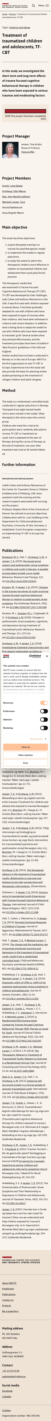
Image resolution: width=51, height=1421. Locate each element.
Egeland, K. (8, 1008)
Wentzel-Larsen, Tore (13, 202)
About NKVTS (9, 1283)
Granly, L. (20, 1008)
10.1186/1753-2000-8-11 (24, 968)
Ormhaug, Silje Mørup (14, 191)
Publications (8, 1294)
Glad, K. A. (7, 1076)
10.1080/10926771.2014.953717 (30, 934)
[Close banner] (47, 656)
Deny (25, 763)
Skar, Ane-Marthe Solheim (16, 196)
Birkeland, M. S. (10, 557)
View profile (27, 151)
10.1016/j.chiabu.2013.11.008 (22, 912)
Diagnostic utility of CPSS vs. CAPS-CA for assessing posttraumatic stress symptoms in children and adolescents (25, 986)
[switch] (44, 711)
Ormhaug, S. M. (36, 557)
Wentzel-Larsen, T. (36, 940)
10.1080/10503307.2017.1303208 (28, 607)
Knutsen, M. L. (25, 613)
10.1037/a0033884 (23, 1070)
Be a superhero (10, 1311)
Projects (12, 14)
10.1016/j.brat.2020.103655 (21, 581)
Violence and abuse (19, 27)
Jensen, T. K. (8, 561)
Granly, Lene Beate (12, 185)
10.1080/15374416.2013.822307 (23, 1040)
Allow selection (25, 755)
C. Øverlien (33, 771)
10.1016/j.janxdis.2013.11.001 (22, 998)
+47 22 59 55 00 (10, 1370)
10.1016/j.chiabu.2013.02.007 (32, 1097)
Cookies (6, 1410)
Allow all (25, 747)
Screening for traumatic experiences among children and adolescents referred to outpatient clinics (24, 1165)
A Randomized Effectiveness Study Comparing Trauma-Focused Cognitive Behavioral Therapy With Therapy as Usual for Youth (25, 1024)
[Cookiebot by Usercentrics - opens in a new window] (30, 656)
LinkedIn (6, 1396)
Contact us (7, 1300)
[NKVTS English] (14, 5)
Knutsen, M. (8, 587)
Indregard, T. (27, 1012)
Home (4, 14)
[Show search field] (33, 5)
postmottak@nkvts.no (14, 1376)
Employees (8, 1288)
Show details (36, 739)
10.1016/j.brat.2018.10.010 (20, 637)
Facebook (7, 1391)
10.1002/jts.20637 (16, 1203)
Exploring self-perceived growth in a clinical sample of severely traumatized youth (23, 1084)
